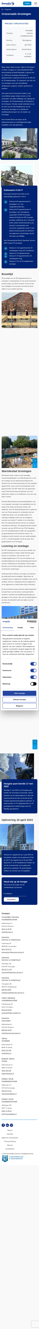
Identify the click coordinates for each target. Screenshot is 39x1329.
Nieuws (9, 1130)
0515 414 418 (6, 1050)
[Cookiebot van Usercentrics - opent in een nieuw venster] (28, 621)
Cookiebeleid (9, 1149)
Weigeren (19, 706)
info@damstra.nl (7, 932)
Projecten (8, 9)
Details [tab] (20, 627)
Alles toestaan (19, 693)
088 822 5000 (6, 990)
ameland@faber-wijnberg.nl (11, 1013)
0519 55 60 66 (7, 1010)
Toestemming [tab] (7, 627)
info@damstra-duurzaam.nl (11, 1033)
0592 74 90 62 (7, 1111)
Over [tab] (32, 627)
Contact (27, 3)
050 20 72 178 (7, 969)
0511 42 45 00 (6, 929)
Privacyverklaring (10, 1141)
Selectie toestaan (19, 699)
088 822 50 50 (7, 1030)
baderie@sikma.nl (8, 1073)
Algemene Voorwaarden (10, 1138)
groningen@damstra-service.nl (12, 972)
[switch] (33, 670)
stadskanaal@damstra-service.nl (13, 992)
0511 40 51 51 (6, 949)
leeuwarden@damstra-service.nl (13, 952)
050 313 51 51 (7, 1091)
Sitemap (10, 1145)
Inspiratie (10, 1134)
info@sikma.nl (6, 1053)
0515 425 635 (6, 1070)
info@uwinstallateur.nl (9, 1094)
